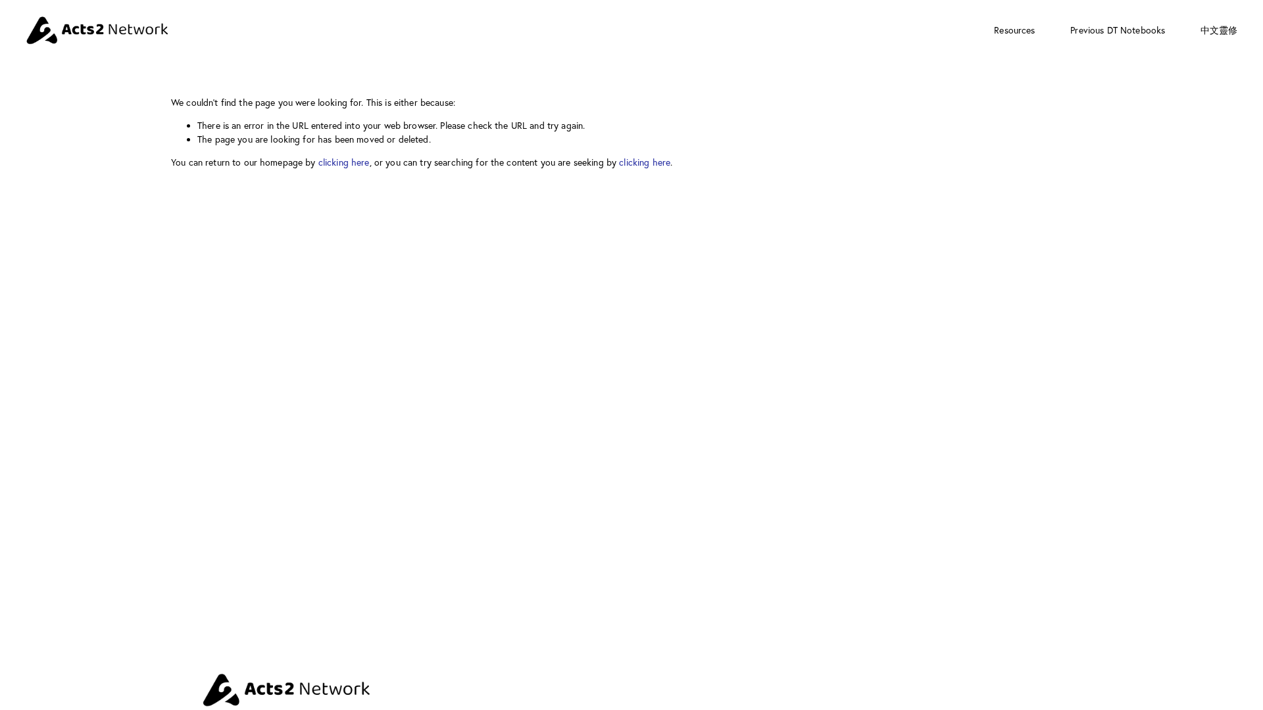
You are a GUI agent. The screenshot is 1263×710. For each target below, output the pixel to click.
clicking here (344, 162)
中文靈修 (1219, 30)
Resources (1014, 30)
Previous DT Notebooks (1117, 30)
